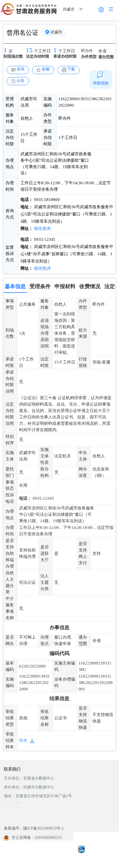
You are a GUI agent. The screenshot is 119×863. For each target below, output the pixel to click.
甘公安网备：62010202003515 (37, 837)
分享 (20, 81)
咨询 (20, 69)
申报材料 (65, 286)
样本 (23, 740)
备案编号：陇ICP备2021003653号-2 (34, 828)
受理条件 (40, 286)
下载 (71, 69)
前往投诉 (42, 268)
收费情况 (89, 286)
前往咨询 (42, 228)
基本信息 (15, 286)
